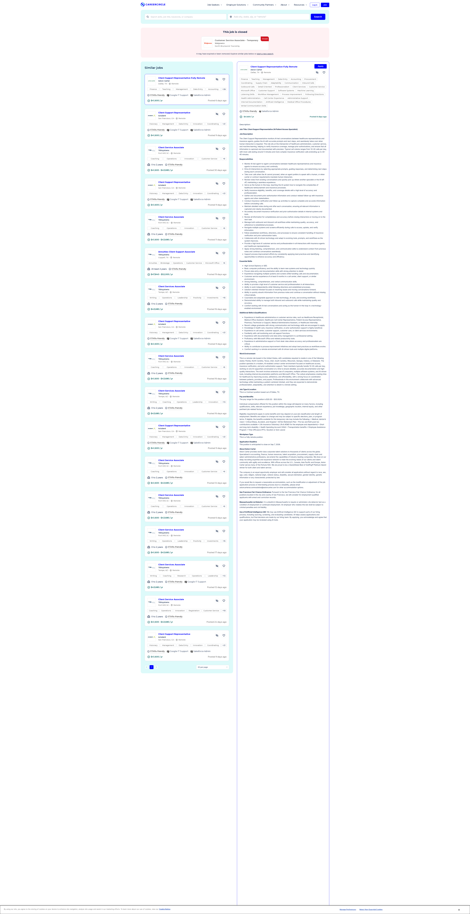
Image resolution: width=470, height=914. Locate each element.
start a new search (265, 54)
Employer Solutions (236, 5)
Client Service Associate (171, 147)
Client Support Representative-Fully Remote (181, 78)
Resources (299, 5)
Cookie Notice (164, 909)
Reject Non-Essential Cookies (371, 909)
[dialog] (235, 910)
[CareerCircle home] (153, 5)
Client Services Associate (171, 286)
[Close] (459, 910)
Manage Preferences (348, 909)
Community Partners (263, 5)
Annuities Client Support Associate (176, 252)
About (284, 5)
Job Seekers (213, 5)
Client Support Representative (174, 113)
